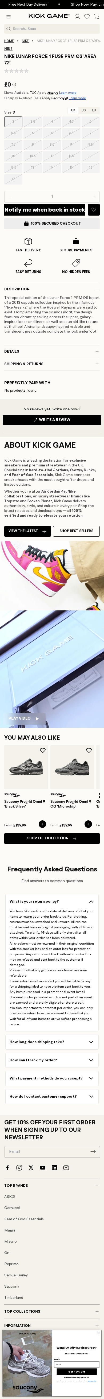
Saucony (11, 1286)
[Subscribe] (93, 1151)
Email (56, 1359)
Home (9, 41)
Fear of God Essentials (24, 1219)
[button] (8, 16)
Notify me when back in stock (45, 209)
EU (94, 110)
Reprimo (11, 1264)
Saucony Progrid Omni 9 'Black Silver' (24, 804)
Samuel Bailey (16, 1275)
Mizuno (10, 1242)
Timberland (13, 1298)
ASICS (9, 1197)
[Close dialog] (98, 1333)
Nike (25, 41)
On (6, 1253)
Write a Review (63, 421)
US (84, 110)
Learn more (67, 93)
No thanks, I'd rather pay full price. (76, 1377)
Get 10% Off (76, 1371)
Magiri (9, 1230)
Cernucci (12, 1208)
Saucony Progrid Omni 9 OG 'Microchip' (70, 804)
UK (73, 110)
